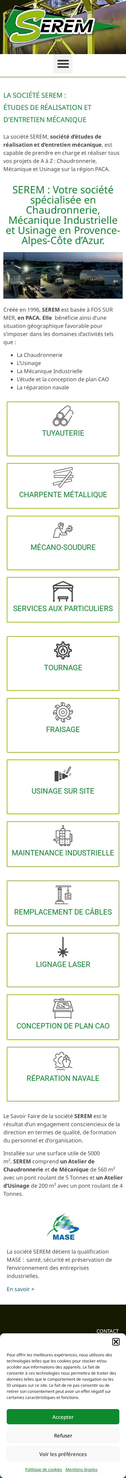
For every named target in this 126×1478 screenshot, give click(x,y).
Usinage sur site (63, 791)
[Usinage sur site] (63, 774)
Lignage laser (63, 964)
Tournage (63, 667)
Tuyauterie (63, 433)
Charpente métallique (63, 494)
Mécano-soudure (63, 547)
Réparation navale (63, 1078)
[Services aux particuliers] (63, 591)
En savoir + (20, 1289)
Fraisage (63, 729)
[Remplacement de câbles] (63, 895)
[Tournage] (63, 650)
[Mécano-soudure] (63, 530)
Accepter (63, 1416)
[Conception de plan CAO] (63, 1008)
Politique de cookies (43, 1469)
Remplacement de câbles (63, 912)
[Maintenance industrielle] (63, 835)
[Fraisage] (63, 712)
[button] (116, 1341)
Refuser (63, 1435)
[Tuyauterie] (63, 416)
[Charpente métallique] (63, 477)
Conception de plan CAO (63, 1026)
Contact (107, 1331)
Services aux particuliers (63, 608)
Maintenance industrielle (63, 853)
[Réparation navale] (63, 1061)
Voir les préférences (63, 1454)
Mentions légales (81, 1469)
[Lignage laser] (63, 947)
